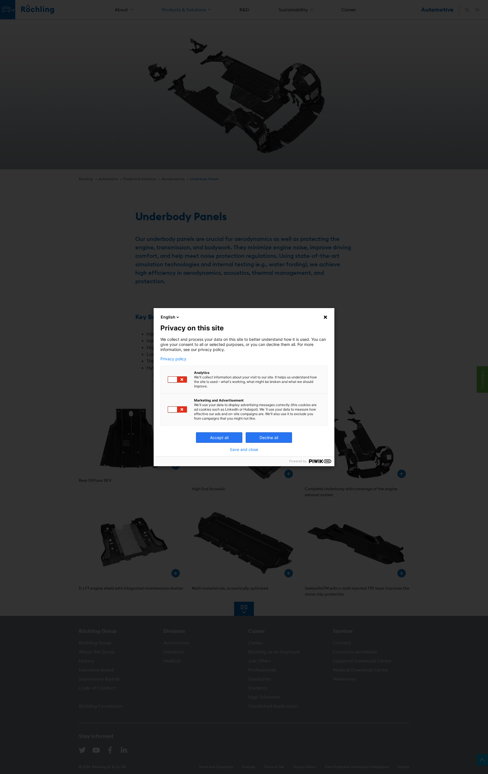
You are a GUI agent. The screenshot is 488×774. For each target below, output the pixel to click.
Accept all (219, 437)
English (168, 317)
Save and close (244, 449)
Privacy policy (173, 359)
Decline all (269, 437)
